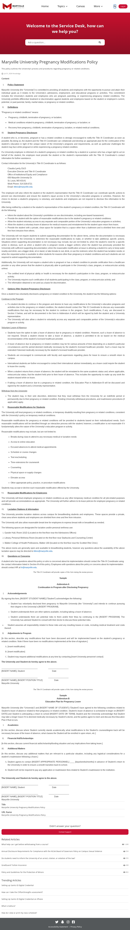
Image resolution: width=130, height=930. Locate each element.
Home (45, 6)
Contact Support (65, 832)
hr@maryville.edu (29, 567)
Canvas (80, 6)
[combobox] (60, 42)
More (97, 6)
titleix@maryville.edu (23, 187)
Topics (61, 6)
